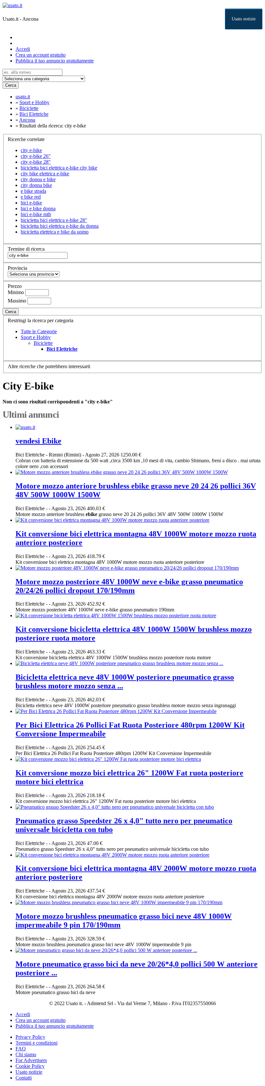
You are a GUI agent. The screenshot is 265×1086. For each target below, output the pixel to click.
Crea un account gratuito (41, 55)
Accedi (23, 49)
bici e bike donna (38, 208)
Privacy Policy (30, 1037)
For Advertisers (31, 1060)
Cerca (10, 85)
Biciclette (43, 343)
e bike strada (33, 191)
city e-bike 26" (36, 156)
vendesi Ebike (38, 441)
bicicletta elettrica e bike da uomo (55, 232)
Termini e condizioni (37, 1043)
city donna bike (36, 185)
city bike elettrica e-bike (45, 173)
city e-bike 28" (36, 162)
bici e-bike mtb (36, 214)
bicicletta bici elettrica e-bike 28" (54, 220)
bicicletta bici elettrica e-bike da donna (60, 226)
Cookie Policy (30, 1066)
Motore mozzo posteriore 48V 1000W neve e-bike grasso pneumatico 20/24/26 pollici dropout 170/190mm (129, 586)
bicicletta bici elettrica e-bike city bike (59, 167)
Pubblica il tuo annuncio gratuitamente (55, 60)
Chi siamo (26, 1054)
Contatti (24, 1078)
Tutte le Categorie (39, 331)
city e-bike (31, 150)
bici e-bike (31, 202)
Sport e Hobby (36, 337)
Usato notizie (244, 18)
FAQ (21, 1048)
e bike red (31, 197)
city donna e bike (38, 179)
